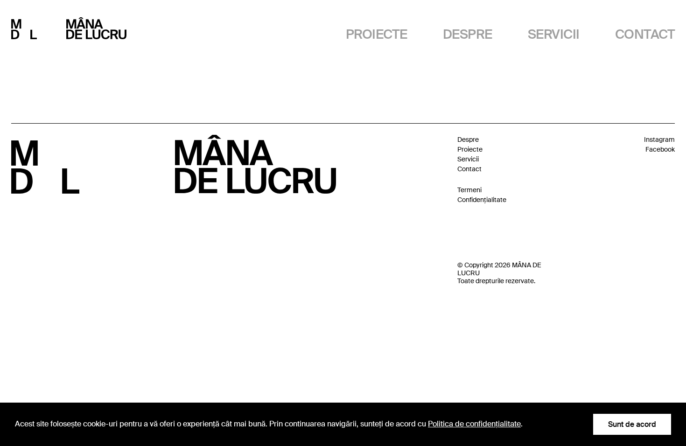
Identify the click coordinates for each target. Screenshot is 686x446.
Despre (467, 34)
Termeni (469, 190)
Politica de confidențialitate (474, 424)
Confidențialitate (481, 199)
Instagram (659, 139)
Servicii (554, 34)
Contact (645, 34)
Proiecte (376, 34)
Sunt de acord (632, 424)
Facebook (660, 149)
